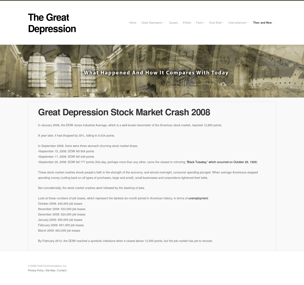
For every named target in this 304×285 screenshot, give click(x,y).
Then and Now (262, 22)
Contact (61, 270)
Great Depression (151, 22)
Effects (187, 22)
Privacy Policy (36, 270)
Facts (199, 22)
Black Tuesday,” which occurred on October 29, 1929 (221, 162)
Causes (173, 22)
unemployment (198, 198)
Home (132, 22)
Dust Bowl (215, 22)
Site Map (50, 270)
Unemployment (237, 22)
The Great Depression (52, 22)
